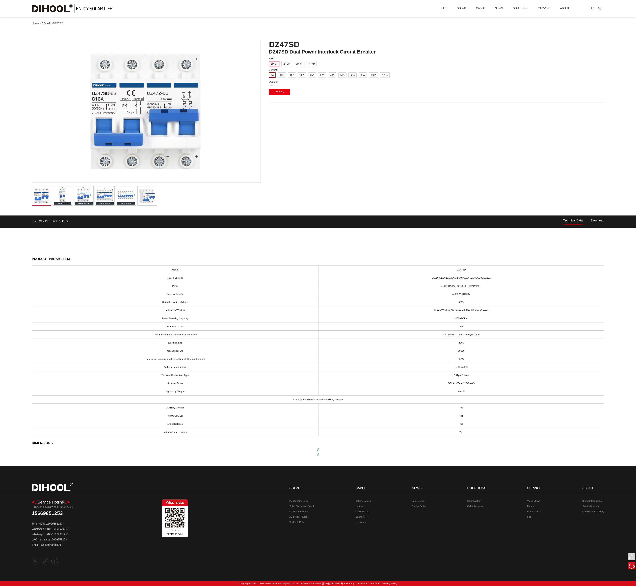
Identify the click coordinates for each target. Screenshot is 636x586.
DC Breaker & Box (298, 511)
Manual (531, 506)
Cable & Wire (362, 511)
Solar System (474, 501)
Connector (360, 516)
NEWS (499, 8)
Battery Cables (363, 501)
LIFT (444, 8)
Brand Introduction (592, 501)
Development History (593, 511)
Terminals (360, 522)
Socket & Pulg (296, 522)
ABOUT (564, 8)
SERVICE (544, 8)
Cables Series (419, 506)
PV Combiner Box (298, 501)
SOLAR (461, 8)
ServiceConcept (590, 506)
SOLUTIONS (520, 8)
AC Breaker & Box (298, 516)
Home (35, 23)
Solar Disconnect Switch (302, 506)
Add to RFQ (279, 92)
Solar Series (418, 501)
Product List (533, 511)
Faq (529, 516)
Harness (359, 506)
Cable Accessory (476, 506)
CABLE (480, 8)
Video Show (533, 501)
